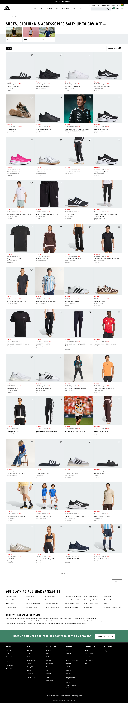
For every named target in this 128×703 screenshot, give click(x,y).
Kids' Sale (107, 603)
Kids (57, 9)
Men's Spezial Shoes (91, 603)
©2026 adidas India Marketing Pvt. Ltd (64, 700)
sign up (113, 5)
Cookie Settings (50, 695)
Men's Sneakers (50, 600)
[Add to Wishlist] (31, 55)
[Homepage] (7, 8)
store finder (92, 5)
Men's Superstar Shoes (92, 600)
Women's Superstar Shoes (112, 607)
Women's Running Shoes (73, 596)
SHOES (36, 9)
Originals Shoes (50, 596)
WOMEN (50, 9)
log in (118, 5)
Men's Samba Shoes (71, 607)
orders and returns (105, 5)
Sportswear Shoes (31, 607)
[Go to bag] (122, 9)
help (98, 5)
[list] (56, 48)
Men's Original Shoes (72, 603)
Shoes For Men (11, 596)
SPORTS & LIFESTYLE (69, 9)
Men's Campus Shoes (91, 596)
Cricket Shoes (30, 600)
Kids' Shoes (10, 603)
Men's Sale (107, 596)
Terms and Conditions (70, 695)
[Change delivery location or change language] (122, 5)
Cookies (80, 695)
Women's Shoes (11, 600)
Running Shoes (11, 607)
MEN (43, 9)
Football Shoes (30, 596)
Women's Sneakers (51, 603)
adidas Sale (88, 607)
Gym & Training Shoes (33, 603)
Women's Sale (108, 600)
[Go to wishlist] (117, 9)
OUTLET (82, 9)
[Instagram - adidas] (113, 651)
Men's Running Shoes (52, 607)
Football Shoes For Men (72, 600)
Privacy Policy (60, 695)
